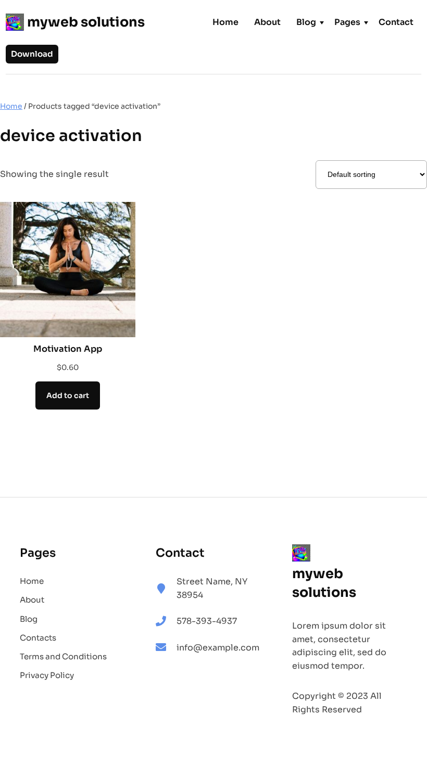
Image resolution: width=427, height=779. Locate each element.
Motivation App (67, 348)
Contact (396, 22)
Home (225, 22)
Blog (306, 22)
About (267, 22)
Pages (347, 22)
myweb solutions (86, 22)
